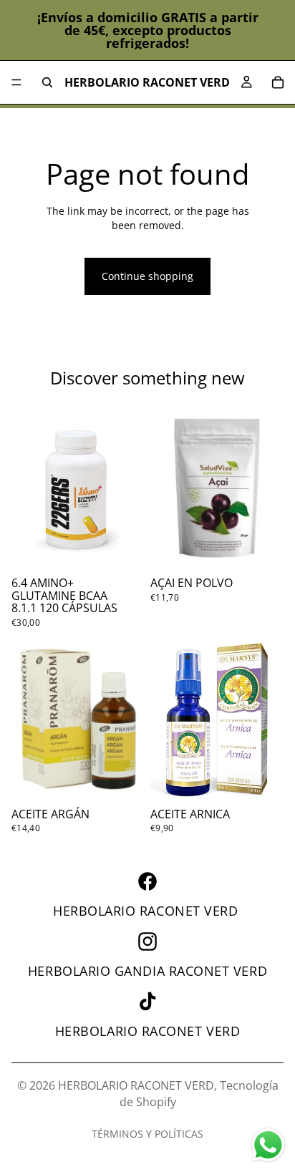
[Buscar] (47, 82)
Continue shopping (147, 276)
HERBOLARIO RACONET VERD (136, 1085)
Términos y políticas (147, 1133)
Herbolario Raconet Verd (147, 910)
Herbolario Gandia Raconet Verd (147, 970)
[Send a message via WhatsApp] (268, 1145)
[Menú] (16, 82)
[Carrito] (278, 82)
